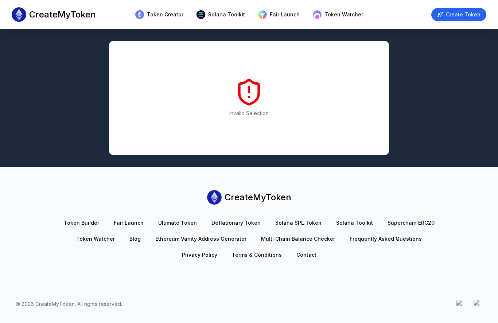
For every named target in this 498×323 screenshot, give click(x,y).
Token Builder (81, 223)
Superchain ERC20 (411, 223)
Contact (306, 255)
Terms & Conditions (257, 255)
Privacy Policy (199, 255)
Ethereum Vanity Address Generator (200, 239)
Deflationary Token (236, 223)
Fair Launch (129, 223)
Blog (135, 239)
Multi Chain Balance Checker (298, 239)
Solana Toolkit (354, 223)
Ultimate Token (177, 223)
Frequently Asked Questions (386, 239)
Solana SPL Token (298, 223)
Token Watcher (95, 239)
